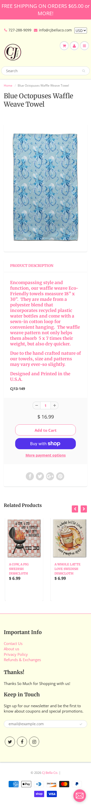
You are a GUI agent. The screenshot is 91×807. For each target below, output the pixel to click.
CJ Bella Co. (50, 772)
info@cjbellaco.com (55, 30)
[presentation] (75, 509)
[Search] (83, 71)
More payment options (46, 455)
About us (11, 648)
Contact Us (13, 643)
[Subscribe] (81, 724)
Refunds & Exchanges (22, 659)
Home (8, 85)
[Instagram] (34, 742)
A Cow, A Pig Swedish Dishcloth (17, 568)
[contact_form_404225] (79, 795)
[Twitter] (10, 742)
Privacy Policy (16, 654)
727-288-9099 (20, 30)
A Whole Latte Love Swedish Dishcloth (66, 568)
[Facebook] (22, 742)
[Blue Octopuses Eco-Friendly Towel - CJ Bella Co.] (45, 187)
